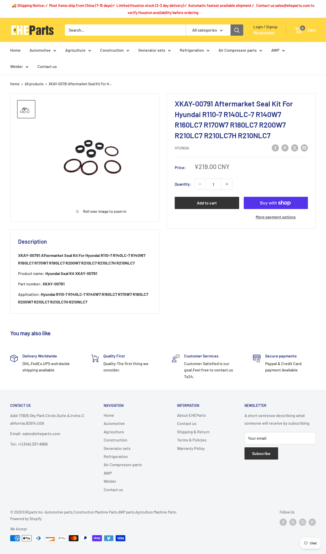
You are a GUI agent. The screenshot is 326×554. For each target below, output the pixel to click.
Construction (112, 50)
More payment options (276, 216)
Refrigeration (192, 50)
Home (15, 50)
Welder (16, 66)
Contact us (47, 66)
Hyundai (182, 148)
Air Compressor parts (238, 50)
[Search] (236, 30)
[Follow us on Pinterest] (312, 521)
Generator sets (151, 50)
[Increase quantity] (227, 184)
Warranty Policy (191, 448)
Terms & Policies (192, 439)
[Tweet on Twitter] (294, 147)
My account (264, 32)
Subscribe (261, 453)
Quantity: (183, 184)
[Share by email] (304, 147)
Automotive (40, 50)
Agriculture (75, 50)
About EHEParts (191, 415)
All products (34, 84)
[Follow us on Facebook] (283, 521)
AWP (275, 50)
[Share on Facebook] (275, 147)
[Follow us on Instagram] (302, 521)
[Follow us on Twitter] (292, 521)
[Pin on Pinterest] (285, 147)
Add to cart (207, 202)
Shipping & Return (193, 431)
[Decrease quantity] (200, 184)
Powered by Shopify (26, 519)
